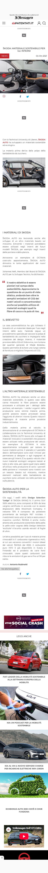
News (5, 56)
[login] (39, 23)
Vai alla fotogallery (10, 569)
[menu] (4, 23)
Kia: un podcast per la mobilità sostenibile (24, 724)
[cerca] (45, 23)
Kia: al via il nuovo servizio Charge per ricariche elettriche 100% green (24, 767)
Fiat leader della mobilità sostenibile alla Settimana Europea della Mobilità (24, 680)
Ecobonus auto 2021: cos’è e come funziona (24, 810)
